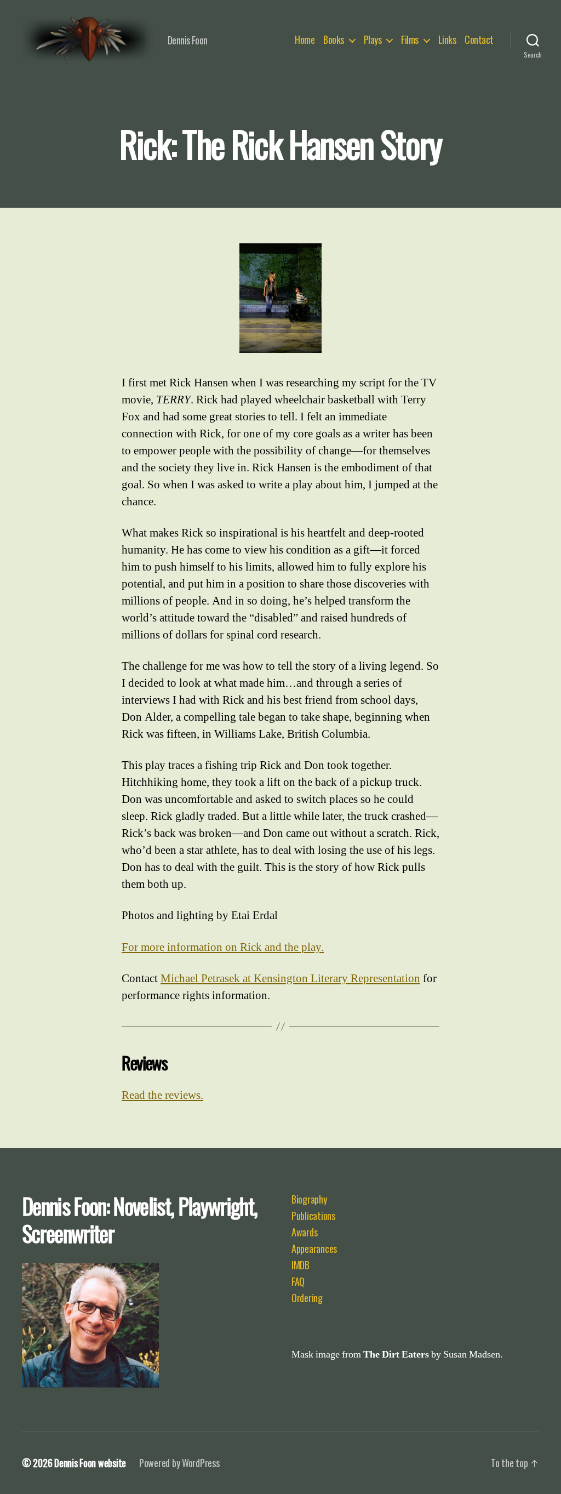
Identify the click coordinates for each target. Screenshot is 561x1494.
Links (447, 40)
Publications (313, 1215)
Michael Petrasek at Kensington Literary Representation (290, 978)
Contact (479, 40)
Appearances (314, 1248)
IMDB (300, 1265)
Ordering (307, 1298)
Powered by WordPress (179, 1463)
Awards (304, 1232)
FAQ (298, 1281)
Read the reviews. (162, 1095)
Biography (309, 1199)
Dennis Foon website (90, 1463)
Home (304, 40)
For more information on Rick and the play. (223, 947)
